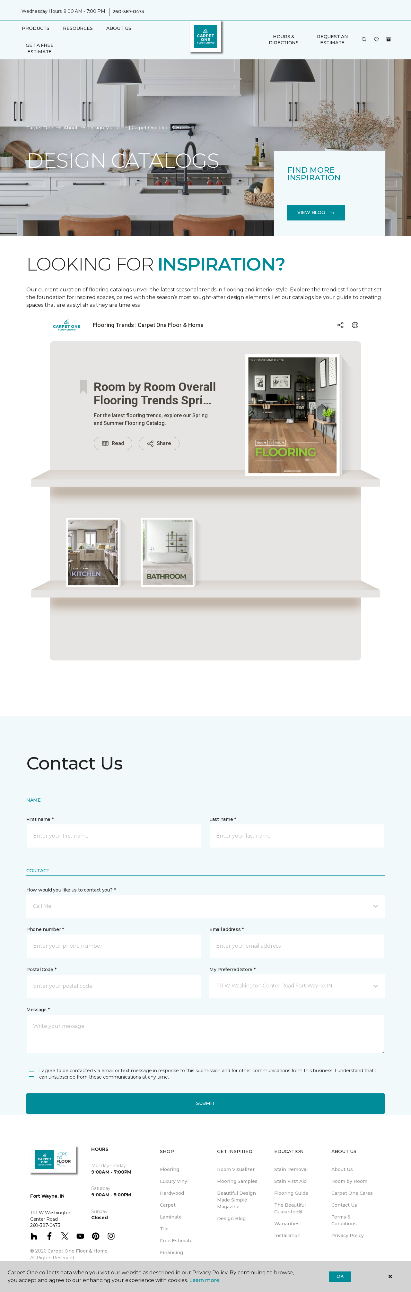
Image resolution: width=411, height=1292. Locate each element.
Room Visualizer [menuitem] (236, 1169)
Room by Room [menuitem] (349, 1181)
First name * (40, 819)
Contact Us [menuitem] (344, 1205)
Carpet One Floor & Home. (78, 1251)
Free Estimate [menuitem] (176, 1241)
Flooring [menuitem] (169, 1169)
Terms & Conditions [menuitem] (344, 1220)
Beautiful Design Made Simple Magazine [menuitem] (236, 1200)
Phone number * (45, 929)
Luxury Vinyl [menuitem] (174, 1181)
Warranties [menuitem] (287, 1224)
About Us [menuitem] (342, 1169)
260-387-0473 (128, 11)
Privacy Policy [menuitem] (347, 1235)
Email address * (226, 929)
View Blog (311, 212)
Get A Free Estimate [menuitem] (39, 48)
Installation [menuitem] (287, 1235)
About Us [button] (118, 28)
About (71, 128)
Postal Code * (41, 969)
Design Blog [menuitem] (231, 1218)
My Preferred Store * (232, 969)
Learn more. (204, 1280)
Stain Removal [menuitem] (291, 1169)
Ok (340, 1276)
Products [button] (35, 28)
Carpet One (39, 128)
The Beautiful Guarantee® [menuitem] (290, 1208)
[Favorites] (376, 40)
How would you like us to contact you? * (71, 890)
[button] (364, 40)
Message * (37, 1009)
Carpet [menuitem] (168, 1205)
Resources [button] (78, 28)
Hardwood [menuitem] (172, 1193)
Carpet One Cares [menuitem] (352, 1193)
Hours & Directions (284, 40)
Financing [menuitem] (171, 1252)
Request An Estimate (332, 40)
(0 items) (388, 39)
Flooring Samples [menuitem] (237, 1181)
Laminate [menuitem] (171, 1217)
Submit (205, 1103)
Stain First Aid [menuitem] (290, 1181)
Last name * (222, 819)
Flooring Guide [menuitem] (291, 1193)
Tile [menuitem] (164, 1229)
